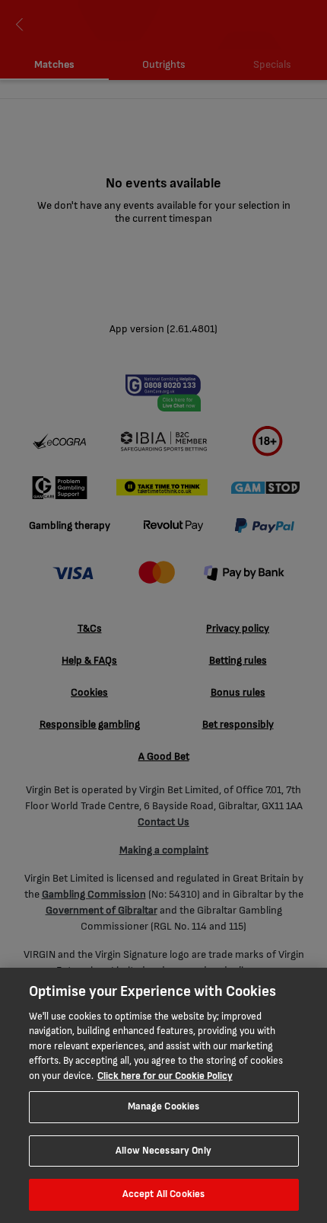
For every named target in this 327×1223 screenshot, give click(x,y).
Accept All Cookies (163, 1194)
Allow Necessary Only (163, 1151)
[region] (163, 1095)
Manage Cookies (164, 1106)
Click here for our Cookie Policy (165, 1076)
